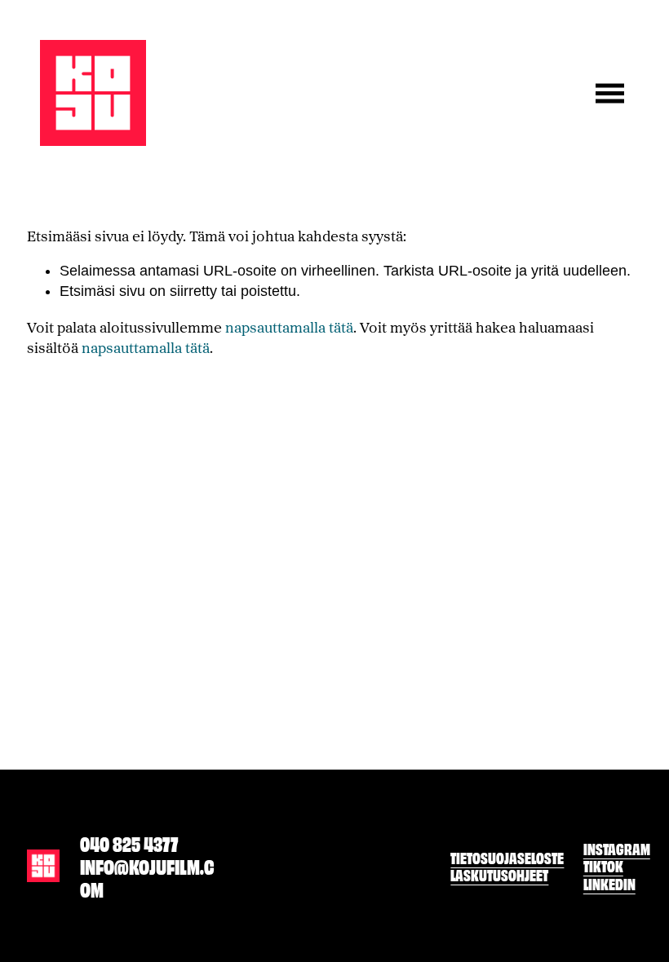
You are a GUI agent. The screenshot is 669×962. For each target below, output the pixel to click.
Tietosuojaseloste (507, 857)
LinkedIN (609, 883)
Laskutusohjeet (499, 874)
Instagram (616, 848)
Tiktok (603, 865)
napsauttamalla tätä (289, 327)
